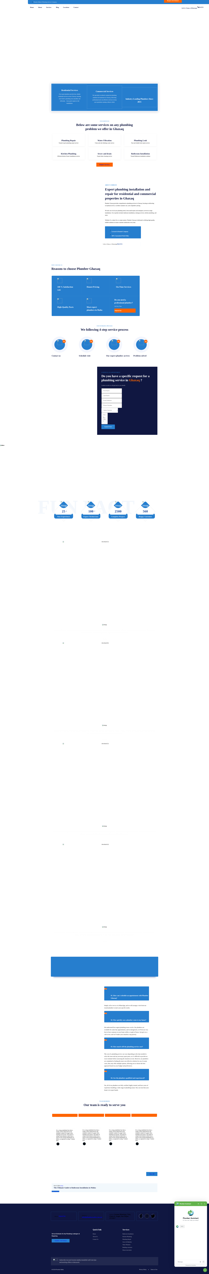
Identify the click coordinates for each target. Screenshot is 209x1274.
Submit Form (108, 426)
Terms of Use (154, 1269)
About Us (95, 1236)
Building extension (127, 1247)
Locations (66, 7)
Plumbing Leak (140, 140)
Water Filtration (105, 140)
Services (48, 7)
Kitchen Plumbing (68, 154)
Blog (57, 7)
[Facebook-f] (141, 1216)
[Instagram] (147, 1216)
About (40, 7)
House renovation (127, 1250)
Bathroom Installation (140, 154)
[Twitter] (153, 1216)
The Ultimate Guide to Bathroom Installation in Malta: (75, 1188)
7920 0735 (200, 7)
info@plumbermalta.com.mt (92, 1217)
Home (32, 7)
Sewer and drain (104, 154)
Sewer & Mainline (127, 1242)
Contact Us (95, 1239)
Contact (75, 7)
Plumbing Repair (68, 140)
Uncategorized (55, 1191)
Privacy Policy (143, 1269)
